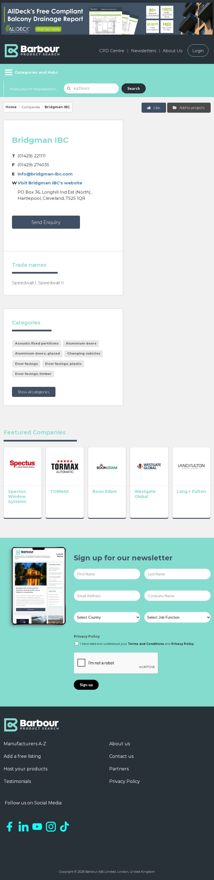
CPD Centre (111, 50)
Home (11, 107)
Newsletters (143, 50)
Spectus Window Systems (17, 496)
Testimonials (17, 781)
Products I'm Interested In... (33, 89)
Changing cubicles (83, 353)
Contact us (121, 756)
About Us (172, 50)
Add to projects (192, 107)
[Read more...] (23, 466)
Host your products (25, 768)
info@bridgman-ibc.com (45, 174)
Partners (119, 768)
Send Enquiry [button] (45, 222)
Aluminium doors (81, 343)
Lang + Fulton (191, 491)
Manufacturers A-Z (25, 743)
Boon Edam (105, 491)
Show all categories (34, 391)
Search (133, 88)
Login (198, 50)
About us (119, 743)
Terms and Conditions (146, 644)
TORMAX (59, 491)
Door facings (26, 364)
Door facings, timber (33, 374)
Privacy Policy (87, 636)
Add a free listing (22, 756)
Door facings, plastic (63, 364)
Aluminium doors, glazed (37, 353)
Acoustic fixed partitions (37, 343)
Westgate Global (145, 494)
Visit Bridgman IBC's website (50, 182)
